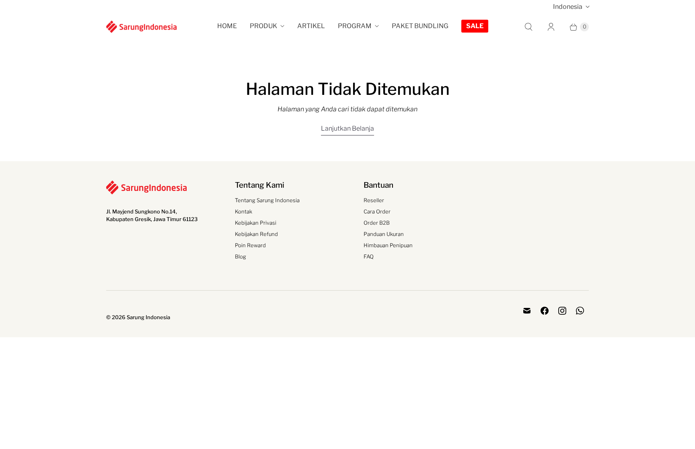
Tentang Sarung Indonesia (267, 200)
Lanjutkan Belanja (347, 128)
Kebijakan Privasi (255, 222)
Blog (240, 256)
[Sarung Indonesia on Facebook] (544, 310)
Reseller (374, 200)
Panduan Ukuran (384, 234)
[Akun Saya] (551, 27)
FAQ (369, 256)
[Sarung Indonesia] (141, 27)
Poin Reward (250, 245)
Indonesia (567, 6)
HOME (227, 26)
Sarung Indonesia (148, 317)
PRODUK (263, 26)
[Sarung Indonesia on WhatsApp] (580, 310)
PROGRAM (355, 26)
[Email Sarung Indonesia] (527, 310)
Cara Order (377, 211)
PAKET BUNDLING (420, 26)
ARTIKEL (311, 26)
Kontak (243, 211)
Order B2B (377, 222)
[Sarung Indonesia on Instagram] (562, 310)
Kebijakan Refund (256, 234)
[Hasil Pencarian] (528, 27)
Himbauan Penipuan (388, 245)
